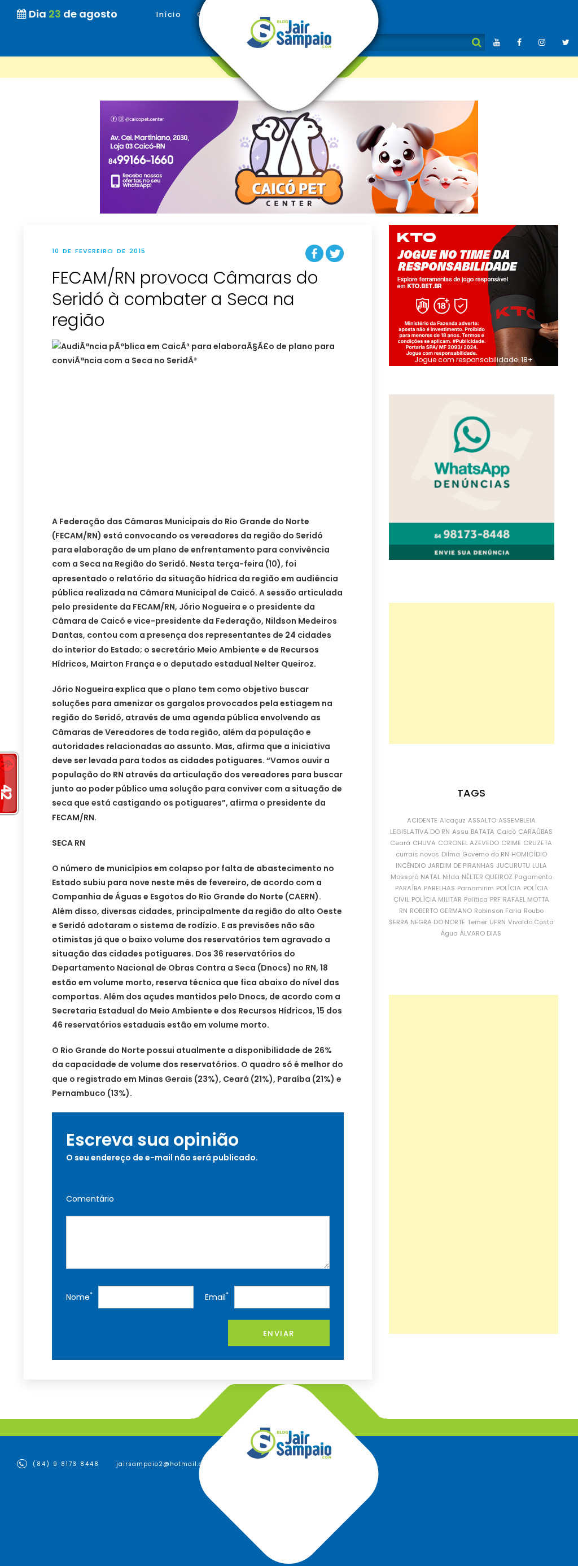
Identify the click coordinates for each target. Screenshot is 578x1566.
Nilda (451, 876)
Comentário (90, 1198)
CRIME (511, 842)
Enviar (279, 1333)
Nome (79, 1296)
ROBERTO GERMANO (441, 910)
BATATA (482, 831)
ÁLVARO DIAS (480, 933)
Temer (477, 921)
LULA (539, 865)
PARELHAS (439, 888)
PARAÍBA (408, 888)
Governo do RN (485, 854)
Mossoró (404, 876)
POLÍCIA (508, 888)
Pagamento (533, 876)
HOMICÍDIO (529, 854)
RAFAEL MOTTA (526, 899)
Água (449, 933)
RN (403, 910)
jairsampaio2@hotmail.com (164, 1464)
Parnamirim (475, 888)
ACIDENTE (422, 820)
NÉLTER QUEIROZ (487, 876)
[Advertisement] (471, 673)
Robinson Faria (498, 910)
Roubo (534, 910)
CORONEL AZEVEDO (468, 842)
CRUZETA (537, 842)
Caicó (506, 831)
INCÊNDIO (411, 865)
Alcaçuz (453, 820)
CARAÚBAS (535, 831)
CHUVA (424, 842)
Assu (460, 831)
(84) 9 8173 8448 (64, 1464)
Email (217, 1296)
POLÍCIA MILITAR (436, 899)
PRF (495, 899)
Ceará (400, 842)
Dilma (450, 854)
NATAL (430, 876)
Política (476, 899)
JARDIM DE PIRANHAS (461, 865)
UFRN (497, 921)
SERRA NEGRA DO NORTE (427, 921)
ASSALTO (482, 820)
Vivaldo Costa (531, 921)
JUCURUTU (513, 865)
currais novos (417, 854)
